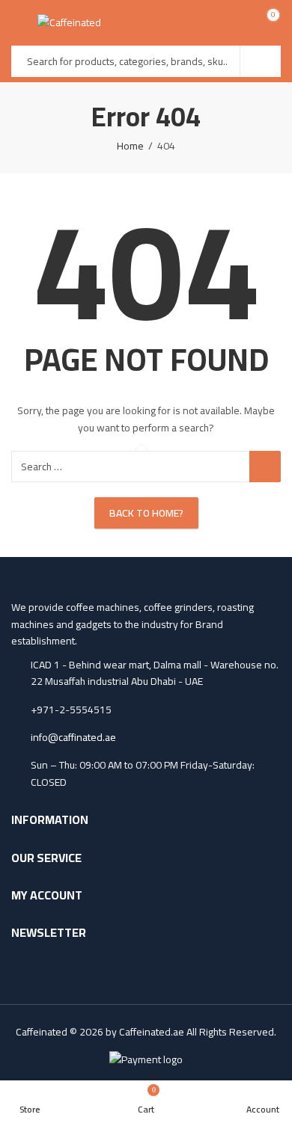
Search (260, 61)
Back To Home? (146, 513)
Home (130, 146)
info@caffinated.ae (73, 737)
